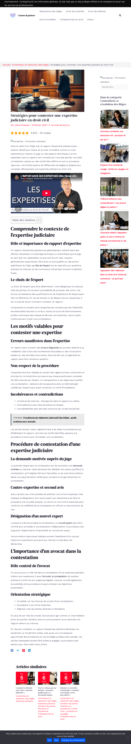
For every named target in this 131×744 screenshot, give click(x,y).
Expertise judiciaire (24, 701)
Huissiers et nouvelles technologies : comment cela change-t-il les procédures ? (69, 691)
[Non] (128, 737)
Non (56, 740)
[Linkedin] (29, 650)
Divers (90, 19)
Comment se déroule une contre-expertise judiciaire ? (24, 690)
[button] (120, 15)
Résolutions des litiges (51, 11)
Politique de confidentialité (73, 740)
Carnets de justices (26, 15)
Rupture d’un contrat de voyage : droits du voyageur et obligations (114, 169)
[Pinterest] (23, 650)
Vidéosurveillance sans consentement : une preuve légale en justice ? (113, 203)
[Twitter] (18, 650)
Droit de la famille (75, 11)
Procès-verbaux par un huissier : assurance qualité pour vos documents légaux (47, 691)
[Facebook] (12, 650)
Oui (49, 740)
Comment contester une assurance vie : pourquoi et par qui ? (112, 135)
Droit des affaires (97, 11)
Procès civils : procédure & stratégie (68, 711)
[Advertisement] (65, 43)
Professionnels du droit (71, 19)
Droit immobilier (48, 19)
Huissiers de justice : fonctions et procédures (47, 708)
